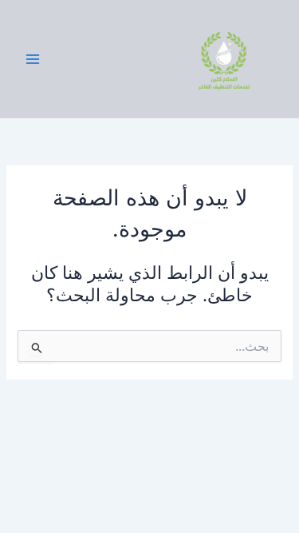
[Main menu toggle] (32, 59)
